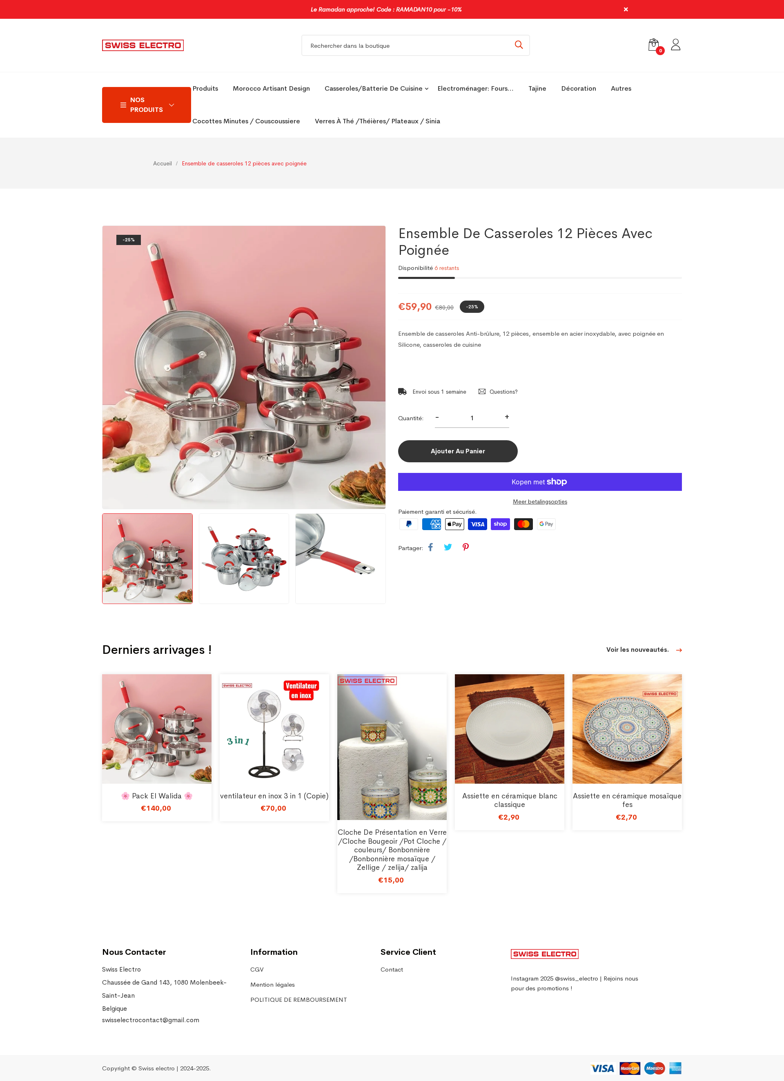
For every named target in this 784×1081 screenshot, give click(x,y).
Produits (205, 88)
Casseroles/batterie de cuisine (374, 88)
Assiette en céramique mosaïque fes (627, 800)
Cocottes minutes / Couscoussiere (246, 121)
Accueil (162, 163)
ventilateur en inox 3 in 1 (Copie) (274, 795)
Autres (621, 88)
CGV (257, 969)
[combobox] (415, 45)
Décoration (578, 88)
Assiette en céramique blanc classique (509, 800)
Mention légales (272, 984)
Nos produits (146, 105)
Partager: (410, 548)
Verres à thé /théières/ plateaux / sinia (377, 121)
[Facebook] (430, 548)
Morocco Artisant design (271, 88)
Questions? (504, 391)
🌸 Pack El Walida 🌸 (157, 795)
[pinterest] (466, 548)
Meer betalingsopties (540, 501)
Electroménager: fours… (475, 88)
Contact (392, 969)
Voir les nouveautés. (638, 649)
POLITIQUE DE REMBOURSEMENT (298, 999)
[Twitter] (448, 548)
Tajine (537, 88)
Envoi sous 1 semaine (438, 391)
